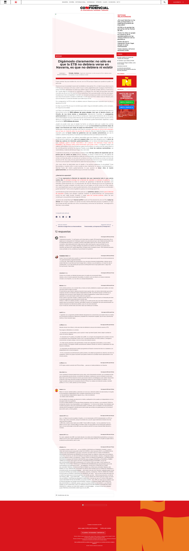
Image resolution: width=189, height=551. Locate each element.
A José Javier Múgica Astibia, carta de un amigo (126, 63)
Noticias (59, 56)
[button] (56, 217)
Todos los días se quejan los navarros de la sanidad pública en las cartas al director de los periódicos (126, 36)
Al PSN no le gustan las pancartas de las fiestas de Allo (126, 29)
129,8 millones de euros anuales (80, 112)
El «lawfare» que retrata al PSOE (125, 60)
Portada (71, 73)
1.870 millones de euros (71, 121)
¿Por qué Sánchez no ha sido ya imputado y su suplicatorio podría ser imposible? (126, 22)
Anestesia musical (122, 66)
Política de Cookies (105, 528)
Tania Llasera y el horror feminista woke (126, 49)
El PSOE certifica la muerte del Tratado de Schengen (125, 58)
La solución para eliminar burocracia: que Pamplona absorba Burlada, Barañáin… (126, 69)
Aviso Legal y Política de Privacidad (87, 528)
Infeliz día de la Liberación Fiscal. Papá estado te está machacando (126, 44)
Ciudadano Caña (63, 255)
